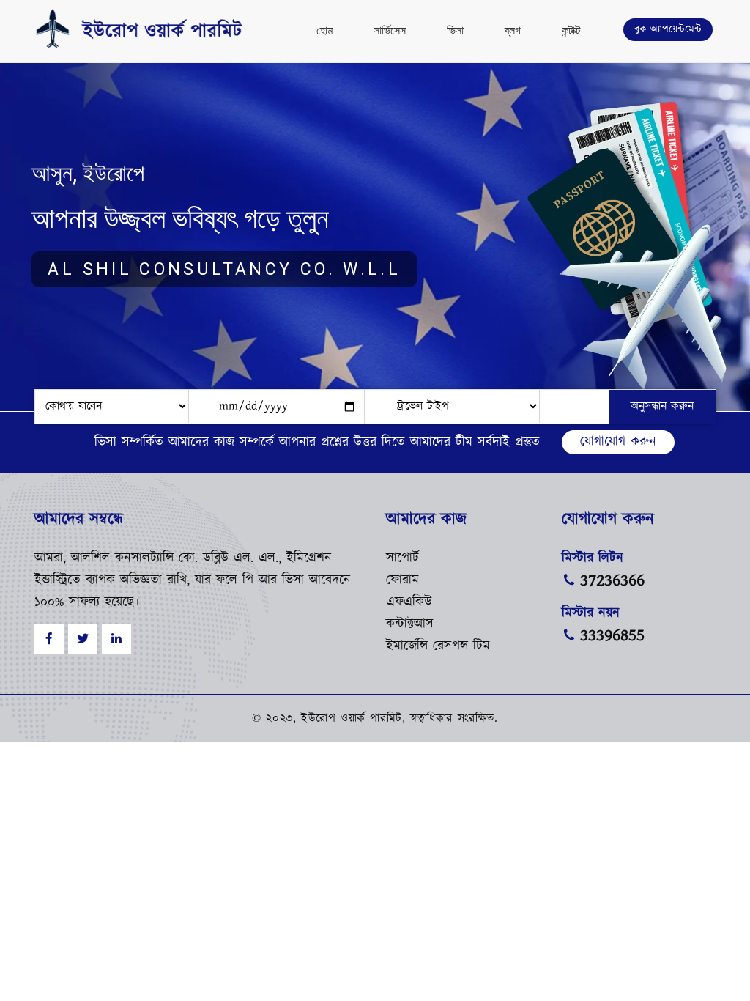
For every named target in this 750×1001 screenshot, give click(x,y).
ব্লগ (513, 30)
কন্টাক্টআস (410, 624)
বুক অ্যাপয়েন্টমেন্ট (668, 29)
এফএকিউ (409, 602)
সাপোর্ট (402, 558)
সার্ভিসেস (390, 30)
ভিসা (455, 30)
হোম (324, 30)
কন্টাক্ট (571, 30)
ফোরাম (402, 580)
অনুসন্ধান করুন (662, 406)
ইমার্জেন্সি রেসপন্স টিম (438, 646)
